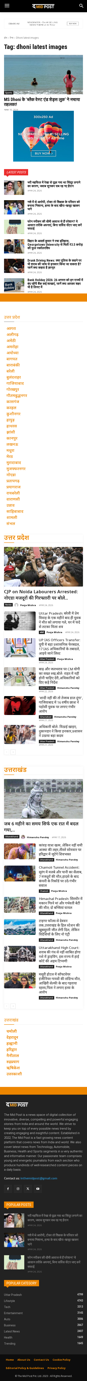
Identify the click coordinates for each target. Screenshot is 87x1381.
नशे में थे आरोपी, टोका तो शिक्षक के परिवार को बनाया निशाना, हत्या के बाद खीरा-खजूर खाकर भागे (54, 205)
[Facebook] (8, 1189)
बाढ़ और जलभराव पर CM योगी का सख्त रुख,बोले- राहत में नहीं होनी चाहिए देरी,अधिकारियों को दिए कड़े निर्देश (59, 676)
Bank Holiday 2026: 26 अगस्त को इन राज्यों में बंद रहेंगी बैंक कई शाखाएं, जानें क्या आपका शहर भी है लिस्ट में (55, 283)
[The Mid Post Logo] (43, 6)
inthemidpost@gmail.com (38, 1178)
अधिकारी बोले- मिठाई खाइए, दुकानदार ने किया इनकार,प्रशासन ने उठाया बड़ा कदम (60, 731)
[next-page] (13, 752)
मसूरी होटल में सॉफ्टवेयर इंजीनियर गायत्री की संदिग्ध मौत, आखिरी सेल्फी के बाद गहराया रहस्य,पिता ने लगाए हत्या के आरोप (60, 983)
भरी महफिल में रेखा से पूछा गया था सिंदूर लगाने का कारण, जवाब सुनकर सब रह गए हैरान (54, 184)
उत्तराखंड (15, 770)
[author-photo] (17, 605)
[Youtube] (38, 1189)
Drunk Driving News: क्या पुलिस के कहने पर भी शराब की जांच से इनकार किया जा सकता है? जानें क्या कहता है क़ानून (55, 264)
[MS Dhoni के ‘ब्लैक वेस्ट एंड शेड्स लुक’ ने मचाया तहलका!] (43, 75)
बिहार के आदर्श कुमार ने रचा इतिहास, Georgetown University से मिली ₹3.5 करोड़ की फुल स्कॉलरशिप (55, 244)
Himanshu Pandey (68, 687)
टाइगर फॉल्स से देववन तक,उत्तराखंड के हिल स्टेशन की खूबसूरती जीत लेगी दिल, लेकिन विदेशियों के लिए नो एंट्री (59, 928)
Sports (8, 92)
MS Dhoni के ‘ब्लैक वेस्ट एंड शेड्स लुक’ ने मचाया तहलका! (42, 102)
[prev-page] (6, 752)
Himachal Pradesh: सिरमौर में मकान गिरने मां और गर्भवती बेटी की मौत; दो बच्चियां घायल (61, 903)
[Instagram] (18, 1189)
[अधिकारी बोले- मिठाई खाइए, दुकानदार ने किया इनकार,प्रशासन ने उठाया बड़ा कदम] (20, 734)
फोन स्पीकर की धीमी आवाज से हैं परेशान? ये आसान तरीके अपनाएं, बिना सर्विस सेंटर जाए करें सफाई (55, 224)
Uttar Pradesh (47, 659)
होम (5, 37)
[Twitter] (28, 1189)
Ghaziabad (45, 716)
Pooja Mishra (28, 605)
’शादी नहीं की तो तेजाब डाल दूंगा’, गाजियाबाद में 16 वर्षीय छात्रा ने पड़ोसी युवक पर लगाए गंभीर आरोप (61, 705)
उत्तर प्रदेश (16, 538)
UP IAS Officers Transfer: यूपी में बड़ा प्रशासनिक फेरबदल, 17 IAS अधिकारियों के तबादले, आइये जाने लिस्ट (59, 647)
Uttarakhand (11, 836)
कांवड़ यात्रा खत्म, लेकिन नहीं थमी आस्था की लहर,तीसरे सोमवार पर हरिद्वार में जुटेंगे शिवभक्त (61, 850)
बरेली (42, 632)
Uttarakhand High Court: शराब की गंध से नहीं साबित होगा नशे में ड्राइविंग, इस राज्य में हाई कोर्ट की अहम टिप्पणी (60, 955)
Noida (8, 604)
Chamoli (44, 891)
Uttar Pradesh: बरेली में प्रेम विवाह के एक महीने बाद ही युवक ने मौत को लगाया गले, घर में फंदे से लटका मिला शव (60, 620)
